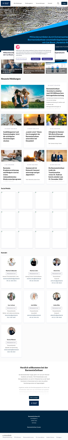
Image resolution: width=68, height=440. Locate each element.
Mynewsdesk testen (28, 437)
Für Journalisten (40, 437)
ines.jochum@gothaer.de (11, 315)
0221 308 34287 (11, 317)
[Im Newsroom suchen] (58, 3)
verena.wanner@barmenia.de (11, 349)
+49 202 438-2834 (34, 281)
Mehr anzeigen (34, 397)
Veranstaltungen (40, 3)
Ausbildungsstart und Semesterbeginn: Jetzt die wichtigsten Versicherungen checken (11, 136)
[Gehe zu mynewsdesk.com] (7, 435)
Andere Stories (50, 437)
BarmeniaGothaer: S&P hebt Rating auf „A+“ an (34, 71)
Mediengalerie (29, 3)
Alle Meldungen (18, 3)
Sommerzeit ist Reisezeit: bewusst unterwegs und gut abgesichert (33, 171)
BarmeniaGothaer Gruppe (34, 427)
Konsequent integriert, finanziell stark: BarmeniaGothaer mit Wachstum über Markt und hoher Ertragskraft (56, 70)
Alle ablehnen (35, 59)
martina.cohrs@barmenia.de (34, 278)
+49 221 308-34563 (56, 317)
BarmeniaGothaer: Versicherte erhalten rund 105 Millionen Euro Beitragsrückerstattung (55, 92)
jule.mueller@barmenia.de (34, 315)
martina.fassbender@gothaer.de (11, 278)
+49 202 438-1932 (34, 317)
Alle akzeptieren (47, 59)
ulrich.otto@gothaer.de (57, 281)
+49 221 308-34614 (56, 283)
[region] (34, 53)
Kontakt (50, 3)
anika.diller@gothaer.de (57, 315)
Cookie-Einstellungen (21, 59)
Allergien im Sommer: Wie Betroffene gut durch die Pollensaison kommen (57, 135)
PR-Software (17, 437)
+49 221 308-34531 (11, 281)
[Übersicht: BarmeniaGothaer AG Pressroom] (5, 3)
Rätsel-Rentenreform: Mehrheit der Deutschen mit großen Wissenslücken (12, 70)
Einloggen (59, 437)
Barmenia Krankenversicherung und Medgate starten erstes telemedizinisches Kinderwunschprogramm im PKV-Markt (12, 174)
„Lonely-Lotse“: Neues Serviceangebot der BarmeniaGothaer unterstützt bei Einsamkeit (34, 136)
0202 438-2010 (11, 352)
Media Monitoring (7, 437)
